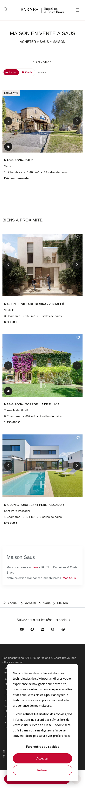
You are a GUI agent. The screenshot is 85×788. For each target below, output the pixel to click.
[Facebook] (32, 630)
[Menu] (77, 10)
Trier (41, 72)
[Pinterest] (63, 630)
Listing (12, 72)
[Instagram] (53, 630)
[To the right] (77, 121)
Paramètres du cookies (42, 746)
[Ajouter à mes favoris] (78, 93)
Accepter (42, 758)
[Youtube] (22, 630)
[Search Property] (5, 10)
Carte (28, 72)
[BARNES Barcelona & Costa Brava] (36, 10)
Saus (35, 567)
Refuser (42, 770)
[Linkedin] (42, 630)
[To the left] (8, 121)
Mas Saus (69, 578)
